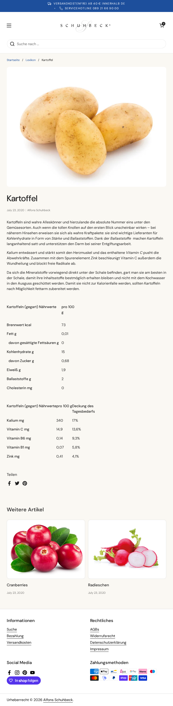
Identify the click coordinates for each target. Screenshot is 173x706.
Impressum (99, 649)
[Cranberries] (46, 549)
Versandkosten (19, 642)
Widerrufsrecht (102, 636)
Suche (12, 629)
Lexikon (31, 60)
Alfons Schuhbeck (58, 699)
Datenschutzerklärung (108, 642)
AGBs (94, 629)
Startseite (13, 60)
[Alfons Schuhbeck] (85, 25)
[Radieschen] (127, 549)
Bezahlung (15, 636)
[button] (161, 25)
